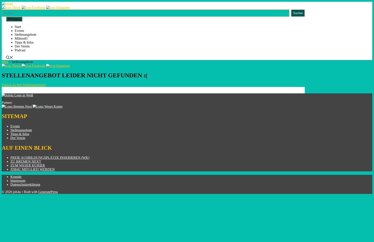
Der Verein (22, 46)
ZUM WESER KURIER (27, 165)
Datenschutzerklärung (25, 184)
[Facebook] (33, 7)
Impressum (17, 180)
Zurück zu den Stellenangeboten (24, 85)
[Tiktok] (11, 7)
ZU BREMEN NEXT (25, 161)
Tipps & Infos (24, 42)
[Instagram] (58, 7)
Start (18, 27)
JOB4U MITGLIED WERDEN (32, 169)
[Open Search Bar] (9, 58)
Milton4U (21, 38)
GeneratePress (48, 192)
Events (19, 30)
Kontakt (15, 177)
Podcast (20, 50)
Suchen (298, 13)
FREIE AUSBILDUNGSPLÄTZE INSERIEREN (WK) (49, 157)
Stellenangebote (25, 34)
